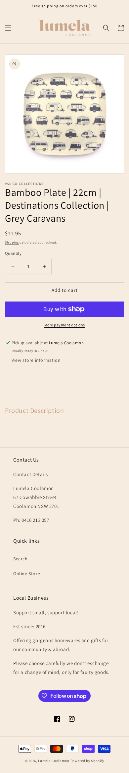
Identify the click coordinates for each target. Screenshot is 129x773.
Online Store (26, 574)
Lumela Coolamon (53, 760)
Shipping (12, 242)
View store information (36, 360)
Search (20, 559)
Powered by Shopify (87, 760)
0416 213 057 (35, 520)
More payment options (64, 324)
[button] (8, 28)
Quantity (13, 253)
